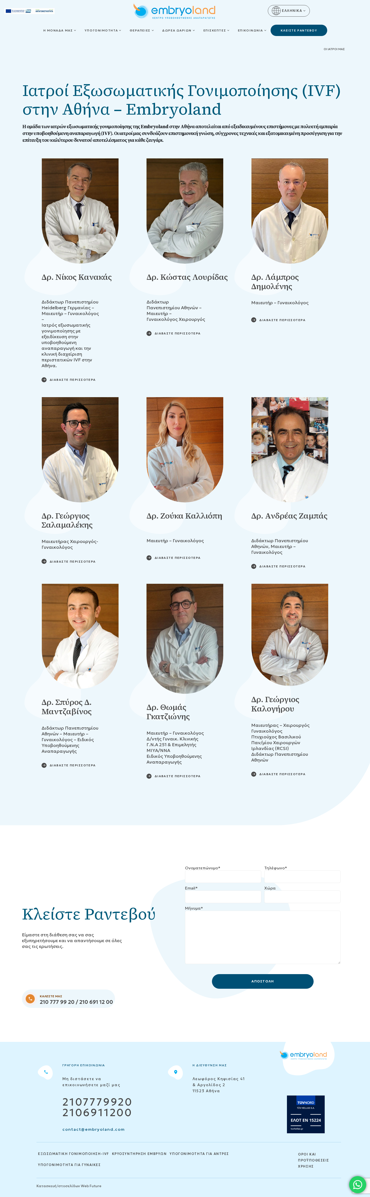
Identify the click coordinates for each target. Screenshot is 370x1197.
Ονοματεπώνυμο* (202, 867)
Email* (191, 888)
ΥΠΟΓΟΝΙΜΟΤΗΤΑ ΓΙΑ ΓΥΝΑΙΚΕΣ (69, 1165)
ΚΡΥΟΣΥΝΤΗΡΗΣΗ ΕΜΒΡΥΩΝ (139, 1154)
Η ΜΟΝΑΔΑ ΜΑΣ (58, 30)
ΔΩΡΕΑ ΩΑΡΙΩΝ (177, 30)
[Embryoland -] (174, 12)
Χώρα (270, 888)
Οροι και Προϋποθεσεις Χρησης (313, 1160)
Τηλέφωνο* (275, 867)
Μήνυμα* (194, 908)
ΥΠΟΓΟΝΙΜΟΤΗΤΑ (101, 30)
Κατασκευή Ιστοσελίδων (58, 1186)
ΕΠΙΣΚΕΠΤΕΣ (214, 30)
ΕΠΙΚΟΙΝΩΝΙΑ (250, 30)
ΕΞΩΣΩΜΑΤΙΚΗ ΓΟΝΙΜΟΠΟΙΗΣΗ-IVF (73, 1154)
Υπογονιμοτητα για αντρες (199, 1154)
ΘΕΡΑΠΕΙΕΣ (140, 30)
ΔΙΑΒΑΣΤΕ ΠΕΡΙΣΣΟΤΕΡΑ (73, 380)
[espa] (29, 11)
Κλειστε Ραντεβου (299, 30)
